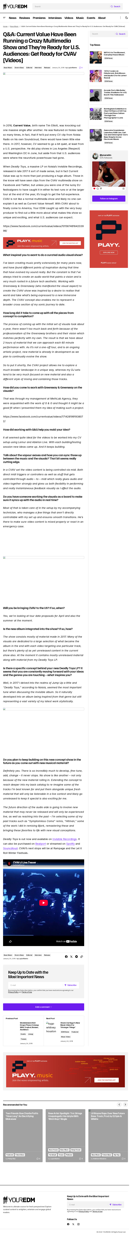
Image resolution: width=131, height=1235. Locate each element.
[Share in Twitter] (69, 987)
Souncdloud (10, 879)
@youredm (103, 155)
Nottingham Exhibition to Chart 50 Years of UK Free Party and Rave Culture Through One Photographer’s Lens (113, 113)
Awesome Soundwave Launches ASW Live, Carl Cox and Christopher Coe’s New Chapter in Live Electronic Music (114, 134)
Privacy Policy (13, 1023)
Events (23, 1065)
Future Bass (20, 1184)
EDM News (64, 1063)
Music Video (64, 1068)
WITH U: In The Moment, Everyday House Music (112, 53)
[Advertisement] (107, 239)
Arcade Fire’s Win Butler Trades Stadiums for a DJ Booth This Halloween (113, 92)
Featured (74, 1063)
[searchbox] (69, 6)
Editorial (29, 68)
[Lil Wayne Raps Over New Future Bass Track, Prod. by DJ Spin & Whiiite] (106, 1166)
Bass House (52, 1175)
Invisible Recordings (64, 870)
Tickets (23, 1070)
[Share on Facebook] (64, 987)
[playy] (42, 254)
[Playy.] (64, 1102)
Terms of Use (27, 1023)
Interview (38, 68)
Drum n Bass (19, 68)
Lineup (30, 1065)
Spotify (70, 874)
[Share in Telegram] (74, 987)
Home (5, 26)
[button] (4, 17)
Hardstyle (63, 1180)
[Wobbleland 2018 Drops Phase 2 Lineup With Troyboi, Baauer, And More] (23, 1062)
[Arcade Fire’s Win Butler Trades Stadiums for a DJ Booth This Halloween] (94, 95)
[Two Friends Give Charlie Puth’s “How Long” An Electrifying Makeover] (22, 1166)
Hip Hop (115, 1184)
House (72, 1180)
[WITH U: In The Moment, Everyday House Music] (94, 57)
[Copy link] (79, 987)
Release (47, 68)
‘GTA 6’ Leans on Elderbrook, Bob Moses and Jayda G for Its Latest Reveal (113, 74)
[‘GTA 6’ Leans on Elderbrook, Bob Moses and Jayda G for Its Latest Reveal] (94, 76)
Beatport (40, 874)
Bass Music (14, 26)
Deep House (53, 1180)
